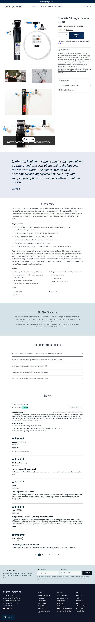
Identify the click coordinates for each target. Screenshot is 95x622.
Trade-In (78, 603)
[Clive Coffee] (12, 7)
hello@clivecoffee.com (14, 598)
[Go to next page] (59, 555)
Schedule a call (62, 595)
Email (41, 569)
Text (64, 569)
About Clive (79, 600)
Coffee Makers (42, 603)
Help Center (61, 600)
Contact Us (60, 603)
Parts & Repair (42, 606)
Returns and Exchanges (64, 608)
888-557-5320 (10, 595)
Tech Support (61, 606)
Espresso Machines (44, 595)
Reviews (78, 598)
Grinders (41, 598)
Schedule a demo (62, 598)
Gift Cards (41, 608)
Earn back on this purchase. (73, 26)
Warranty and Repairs (64, 611)
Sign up (87, 573)
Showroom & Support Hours (11, 600)
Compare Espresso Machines (44, 612)
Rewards (79, 595)
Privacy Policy (84, 578)
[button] (74, 50)
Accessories (42, 600)
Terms (38, 579)
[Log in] (87, 6)
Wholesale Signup (81, 606)
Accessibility (80, 611)
